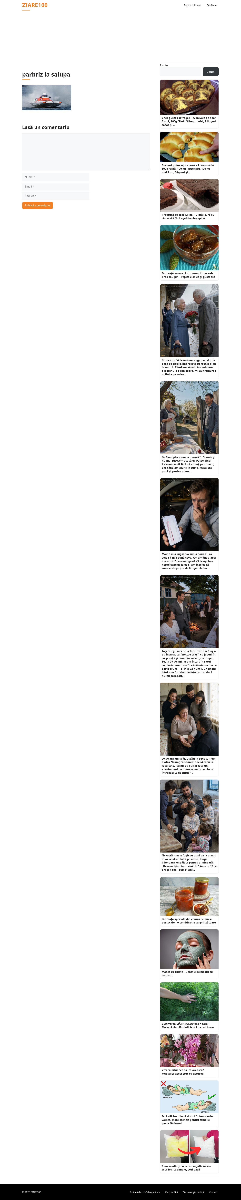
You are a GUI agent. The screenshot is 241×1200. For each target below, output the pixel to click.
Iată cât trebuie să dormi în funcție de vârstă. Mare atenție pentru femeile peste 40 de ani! (187, 1119)
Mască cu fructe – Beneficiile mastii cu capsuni (187, 973)
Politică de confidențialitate (145, 1192)
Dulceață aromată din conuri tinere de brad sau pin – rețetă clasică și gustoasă (188, 275)
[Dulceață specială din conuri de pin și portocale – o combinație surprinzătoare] (189, 896)
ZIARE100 (35, 5)
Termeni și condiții (193, 1192)
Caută (164, 65)
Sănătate (212, 5)
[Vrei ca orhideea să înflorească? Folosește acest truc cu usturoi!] (189, 1050)
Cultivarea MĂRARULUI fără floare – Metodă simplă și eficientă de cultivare (188, 1025)
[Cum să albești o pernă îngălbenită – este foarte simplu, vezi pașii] (189, 1146)
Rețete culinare (192, 5)
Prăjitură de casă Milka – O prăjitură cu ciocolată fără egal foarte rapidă (188, 216)
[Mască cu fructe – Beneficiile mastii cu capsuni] (189, 949)
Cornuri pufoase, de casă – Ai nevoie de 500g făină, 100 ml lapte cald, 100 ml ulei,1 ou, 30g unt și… (188, 168)
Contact (213, 1192)
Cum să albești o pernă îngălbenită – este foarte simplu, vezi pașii (186, 1167)
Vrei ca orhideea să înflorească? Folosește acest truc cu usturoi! (183, 1071)
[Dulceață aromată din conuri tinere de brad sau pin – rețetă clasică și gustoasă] (189, 247)
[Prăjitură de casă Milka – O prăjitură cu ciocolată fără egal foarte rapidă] (189, 195)
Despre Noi (171, 1192)
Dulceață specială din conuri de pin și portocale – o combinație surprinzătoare (189, 920)
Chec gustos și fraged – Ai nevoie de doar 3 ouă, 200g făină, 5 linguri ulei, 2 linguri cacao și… (189, 121)
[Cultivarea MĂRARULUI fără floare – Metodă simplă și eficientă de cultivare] (189, 1001)
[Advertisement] (120, 35)
